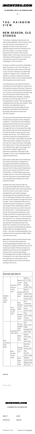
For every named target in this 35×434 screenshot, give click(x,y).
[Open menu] (17, 14)
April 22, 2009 (7, 385)
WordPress (29, 430)
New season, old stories (17, 34)
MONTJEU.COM (17, 5)
